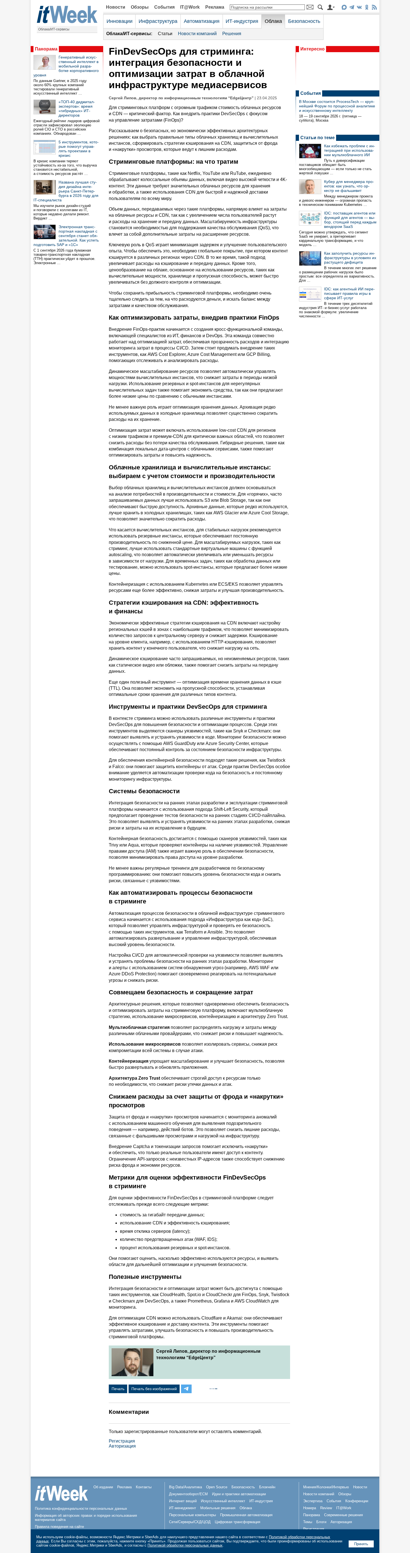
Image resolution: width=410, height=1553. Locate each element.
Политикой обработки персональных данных (185, 1545)
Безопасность (304, 21)
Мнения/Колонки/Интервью (326, 1487)
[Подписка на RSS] (374, 8)
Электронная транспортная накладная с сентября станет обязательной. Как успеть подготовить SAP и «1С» (66, 236)
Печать (118, 1388)
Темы (307, 1522)
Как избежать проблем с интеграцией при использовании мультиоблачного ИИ (349, 150)
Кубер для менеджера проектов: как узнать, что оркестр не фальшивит (349, 186)
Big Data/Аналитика (185, 1487)
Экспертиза (312, 1501)
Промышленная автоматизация (246, 1515)
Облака (273, 21)
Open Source (216, 1487)
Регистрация (122, 1441)
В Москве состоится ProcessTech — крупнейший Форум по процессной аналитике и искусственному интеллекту (337, 106)
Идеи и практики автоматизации (239, 1494)
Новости (115, 7)
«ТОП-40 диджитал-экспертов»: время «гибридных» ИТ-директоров (77, 108)
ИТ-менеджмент (182, 1508)
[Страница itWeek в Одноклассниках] (366, 8)
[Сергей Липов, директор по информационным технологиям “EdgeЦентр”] (132, 1374)
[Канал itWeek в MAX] (344, 8)
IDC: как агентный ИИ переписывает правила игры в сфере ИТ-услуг (349, 293)
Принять (361, 1544)
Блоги (321, 1522)
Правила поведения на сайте (59, 1527)
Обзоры (140, 7)
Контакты (143, 1487)
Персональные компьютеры (192, 1515)
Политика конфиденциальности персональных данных (81, 1508)
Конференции (356, 1501)
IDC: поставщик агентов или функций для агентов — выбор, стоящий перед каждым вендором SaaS (350, 220)
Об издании (103, 1487)
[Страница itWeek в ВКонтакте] (359, 8)
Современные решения (343, 1515)
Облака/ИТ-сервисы (53, 29)
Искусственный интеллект (223, 1501)
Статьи (165, 33)
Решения (231, 33)
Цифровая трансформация (237, 1522)
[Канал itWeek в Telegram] (351, 8)
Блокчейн (267, 1487)
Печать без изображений (154, 1388)
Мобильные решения (217, 1508)
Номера (309, 1508)
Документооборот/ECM (188, 1494)
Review (326, 1508)
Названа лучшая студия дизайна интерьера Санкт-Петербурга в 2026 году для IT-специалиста (65, 191)
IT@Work (190, 7)
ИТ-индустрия (242, 21)
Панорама (46, 49)
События (164, 7)
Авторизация (122, 1446)
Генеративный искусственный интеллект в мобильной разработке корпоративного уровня (66, 66)
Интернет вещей (183, 1501)
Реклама (214, 7)
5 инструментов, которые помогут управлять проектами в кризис (79, 149)
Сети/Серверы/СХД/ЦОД (190, 1522)
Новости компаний (197, 33)
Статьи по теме (317, 137)
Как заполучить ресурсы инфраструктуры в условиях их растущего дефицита (350, 257)
